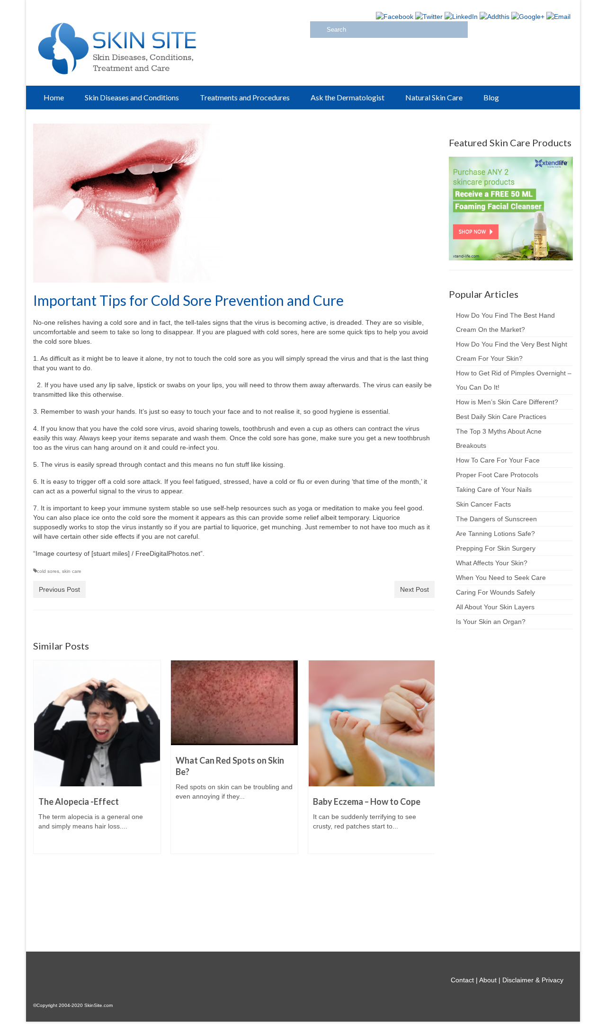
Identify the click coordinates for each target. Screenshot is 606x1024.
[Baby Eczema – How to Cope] (371, 723)
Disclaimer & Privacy (532, 980)
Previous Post (59, 589)
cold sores (48, 571)
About (488, 980)
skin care (71, 571)
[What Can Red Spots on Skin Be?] (234, 702)
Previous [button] (41, 794)
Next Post (414, 589)
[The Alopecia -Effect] (97, 723)
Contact (462, 980)
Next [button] (426, 794)
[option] (97, 762)
